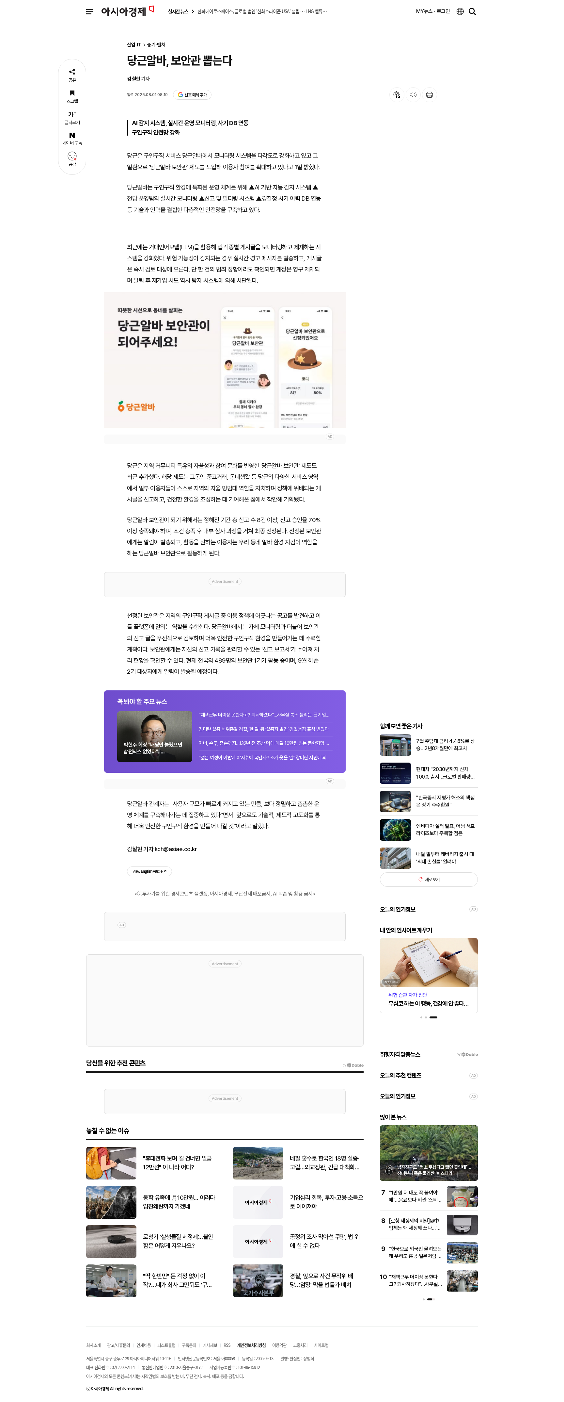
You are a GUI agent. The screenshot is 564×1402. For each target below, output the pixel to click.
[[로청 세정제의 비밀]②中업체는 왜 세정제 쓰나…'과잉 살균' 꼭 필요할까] (462, 1233)
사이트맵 (321, 1345)
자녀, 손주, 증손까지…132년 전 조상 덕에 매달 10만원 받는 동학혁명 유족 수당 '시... (266, 743)
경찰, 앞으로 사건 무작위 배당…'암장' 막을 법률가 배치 (321, 1280)
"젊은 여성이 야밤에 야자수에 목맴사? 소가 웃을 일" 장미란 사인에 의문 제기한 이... (266, 758)
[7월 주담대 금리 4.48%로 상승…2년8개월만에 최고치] (395, 754)
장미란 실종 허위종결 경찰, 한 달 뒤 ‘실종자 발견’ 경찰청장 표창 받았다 (264, 729)
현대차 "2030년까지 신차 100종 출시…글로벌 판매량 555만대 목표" (443, 773)
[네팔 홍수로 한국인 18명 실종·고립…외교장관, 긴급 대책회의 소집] (258, 1178)
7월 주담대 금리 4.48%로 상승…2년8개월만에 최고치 (445, 744)
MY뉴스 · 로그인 (433, 11)
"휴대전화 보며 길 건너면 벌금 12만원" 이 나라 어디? (177, 1163)
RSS (227, 1345)
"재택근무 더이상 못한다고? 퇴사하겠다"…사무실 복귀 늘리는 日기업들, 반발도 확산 (266, 715)
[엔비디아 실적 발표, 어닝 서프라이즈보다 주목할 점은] (395, 839)
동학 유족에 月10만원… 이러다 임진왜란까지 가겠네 (179, 1202)
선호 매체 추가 (195, 94)
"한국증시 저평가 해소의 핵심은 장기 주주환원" (445, 801)
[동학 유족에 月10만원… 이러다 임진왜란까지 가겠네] (111, 1217)
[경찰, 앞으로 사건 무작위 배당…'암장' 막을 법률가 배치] (258, 1295)
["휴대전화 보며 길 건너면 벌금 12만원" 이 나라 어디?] (111, 1178)
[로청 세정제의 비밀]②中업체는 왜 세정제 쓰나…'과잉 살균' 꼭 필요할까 (415, 1228)
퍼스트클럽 (166, 1345)
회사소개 (93, 1345)
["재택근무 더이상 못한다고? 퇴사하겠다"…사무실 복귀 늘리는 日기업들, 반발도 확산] (462, 1290)
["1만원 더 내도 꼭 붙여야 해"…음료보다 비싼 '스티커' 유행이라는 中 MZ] (462, 1205)
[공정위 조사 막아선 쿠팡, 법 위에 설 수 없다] (258, 1256)
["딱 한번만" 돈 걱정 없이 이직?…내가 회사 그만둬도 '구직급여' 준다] (111, 1295)
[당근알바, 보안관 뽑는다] (225, 360)
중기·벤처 (156, 44)
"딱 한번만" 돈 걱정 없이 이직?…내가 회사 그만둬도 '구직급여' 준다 (177, 1280)
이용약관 (279, 1345)
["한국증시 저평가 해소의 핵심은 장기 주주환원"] (395, 810)
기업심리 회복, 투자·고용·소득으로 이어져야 (326, 1202)
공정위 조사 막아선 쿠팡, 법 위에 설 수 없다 (324, 1241)
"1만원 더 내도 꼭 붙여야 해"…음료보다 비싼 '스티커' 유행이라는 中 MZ (413, 1200)
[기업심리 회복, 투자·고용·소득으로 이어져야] (258, 1217)
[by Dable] (353, 1065)
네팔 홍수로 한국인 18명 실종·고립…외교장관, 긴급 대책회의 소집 (325, 1163)
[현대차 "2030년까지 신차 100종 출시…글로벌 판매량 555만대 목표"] (395, 782)
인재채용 (143, 1345)
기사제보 (210, 1345)
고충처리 (300, 1345)
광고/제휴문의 (118, 1345)
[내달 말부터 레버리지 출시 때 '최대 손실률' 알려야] (395, 867)
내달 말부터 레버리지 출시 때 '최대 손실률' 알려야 (445, 858)
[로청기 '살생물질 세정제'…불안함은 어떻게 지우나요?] (111, 1256)
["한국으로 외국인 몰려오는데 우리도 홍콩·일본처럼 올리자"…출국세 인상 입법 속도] (462, 1262)
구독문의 (189, 1345)
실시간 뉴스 (178, 11)
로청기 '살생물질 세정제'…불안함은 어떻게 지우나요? (178, 1241)
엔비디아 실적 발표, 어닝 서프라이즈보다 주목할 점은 (445, 829)
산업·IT (134, 44)
